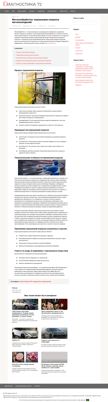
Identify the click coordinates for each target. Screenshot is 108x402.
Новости (72, 11)
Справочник (41, 11)
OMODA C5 (16, 340)
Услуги (7, 11)
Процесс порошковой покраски (25, 52)
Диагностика (8, 386)
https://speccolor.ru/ (50, 43)
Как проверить (52, 11)
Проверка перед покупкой (23, 386)
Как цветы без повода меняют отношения (23, 365)
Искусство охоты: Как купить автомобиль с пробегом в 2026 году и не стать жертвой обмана (86, 75)
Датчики (31, 11)
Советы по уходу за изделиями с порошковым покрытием (33, 63)
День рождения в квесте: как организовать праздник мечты (52, 312)
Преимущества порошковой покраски (27, 55)
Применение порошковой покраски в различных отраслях (33, 60)
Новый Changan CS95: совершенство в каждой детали (35, 281)
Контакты (37, 386)
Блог (13, 11)
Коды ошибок (22, 11)
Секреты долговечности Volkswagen (50, 341)
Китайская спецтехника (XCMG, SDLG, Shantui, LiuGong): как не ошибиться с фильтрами (52, 366)
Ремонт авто (63, 11)
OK (87, 400)
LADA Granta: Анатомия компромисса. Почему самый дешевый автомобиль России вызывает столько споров (23, 313)
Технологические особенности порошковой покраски (32, 58)
